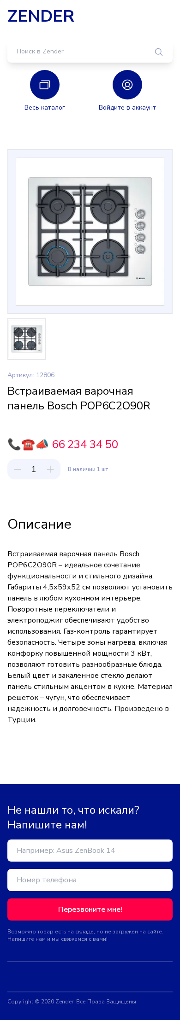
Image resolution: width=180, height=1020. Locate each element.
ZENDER (40, 16)
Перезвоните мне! (90, 909)
